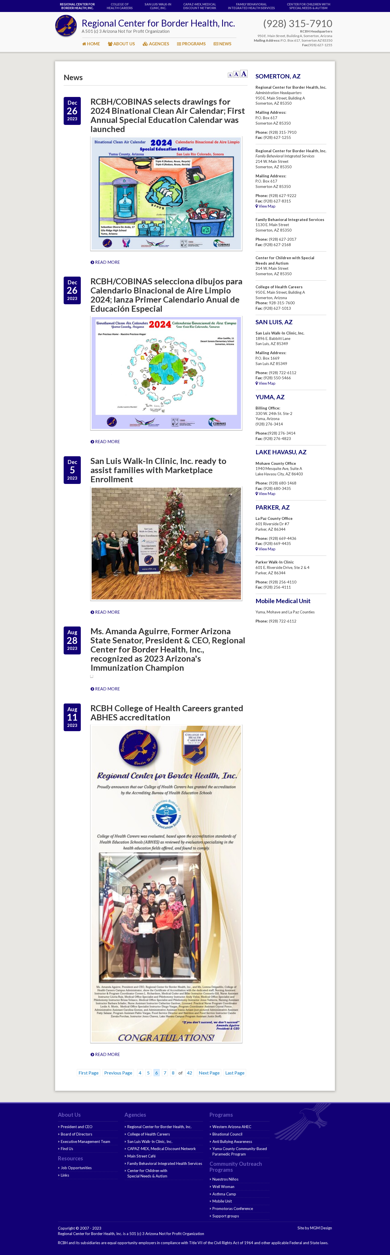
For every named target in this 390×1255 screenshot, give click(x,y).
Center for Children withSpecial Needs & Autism (308, 6)
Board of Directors (76, 1134)
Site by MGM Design (314, 1228)
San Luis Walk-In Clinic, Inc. (158, 6)
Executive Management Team (85, 1141)
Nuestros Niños (225, 1179)
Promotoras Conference (232, 1208)
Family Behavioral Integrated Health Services (164, 1163)
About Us (69, 1115)
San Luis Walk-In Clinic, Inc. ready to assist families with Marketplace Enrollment (158, 470)
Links (65, 1175)
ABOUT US (123, 44)
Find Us (67, 1148)
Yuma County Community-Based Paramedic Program (239, 1151)
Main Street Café (141, 1156)
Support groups (225, 1216)
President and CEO (77, 1126)
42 (189, 1072)
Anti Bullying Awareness (232, 1141)
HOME (93, 44)
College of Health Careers (120, 6)
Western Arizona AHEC (231, 1126)
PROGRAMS (193, 44)
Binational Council (227, 1134)
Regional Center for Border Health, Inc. (77, 6)
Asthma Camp (224, 1194)
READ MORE (107, 262)
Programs (221, 1115)
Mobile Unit (222, 1201)
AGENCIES (158, 44)
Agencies (135, 1115)
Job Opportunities (76, 1167)
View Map (267, 206)
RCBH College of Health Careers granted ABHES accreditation (167, 712)
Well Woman (223, 1186)
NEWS (224, 44)
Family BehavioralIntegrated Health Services (251, 6)
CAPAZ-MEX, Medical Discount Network (199, 6)
